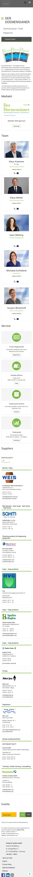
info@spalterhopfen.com (9, 633)
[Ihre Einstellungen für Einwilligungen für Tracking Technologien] (30, 874)
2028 (22, 814)
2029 (28, 814)
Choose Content (10, 39)
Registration (16, 355)
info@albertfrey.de (7, 695)
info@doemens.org (7, 789)
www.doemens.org (7, 791)
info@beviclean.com (8, 559)
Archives (16, 411)
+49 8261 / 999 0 (11, 854)
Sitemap (5, 871)
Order (16, 383)
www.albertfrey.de (7, 697)
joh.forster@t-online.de (9, 663)
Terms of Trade (7, 858)
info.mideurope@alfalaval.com (11, 729)
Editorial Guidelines (8, 868)
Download (16, 126)
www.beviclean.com (8, 561)
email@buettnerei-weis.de (10, 496)
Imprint (4, 861)
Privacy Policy (6, 864)
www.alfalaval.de (7, 731)
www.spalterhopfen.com (9, 635)
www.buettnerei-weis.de (9, 498)
